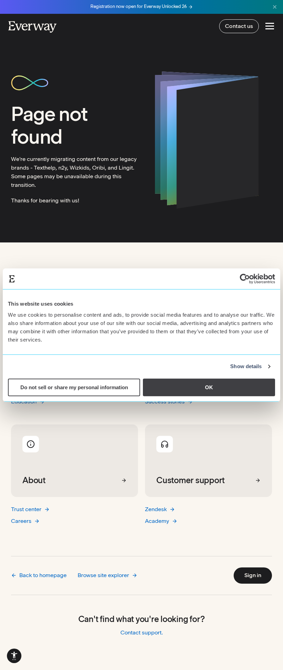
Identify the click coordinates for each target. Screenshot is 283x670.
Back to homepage (43, 575)
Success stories (165, 401)
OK (209, 387)
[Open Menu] (269, 26)
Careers (21, 521)
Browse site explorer (103, 575)
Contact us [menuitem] (239, 26)
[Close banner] (275, 7)
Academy (157, 521)
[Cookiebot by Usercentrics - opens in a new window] (245, 279)
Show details (246, 366)
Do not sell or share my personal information (74, 387)
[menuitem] (14, 656)
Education (24, 401)
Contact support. (141, 632)
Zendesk (156, 509)
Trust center (26, 509)
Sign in (252, 575)
